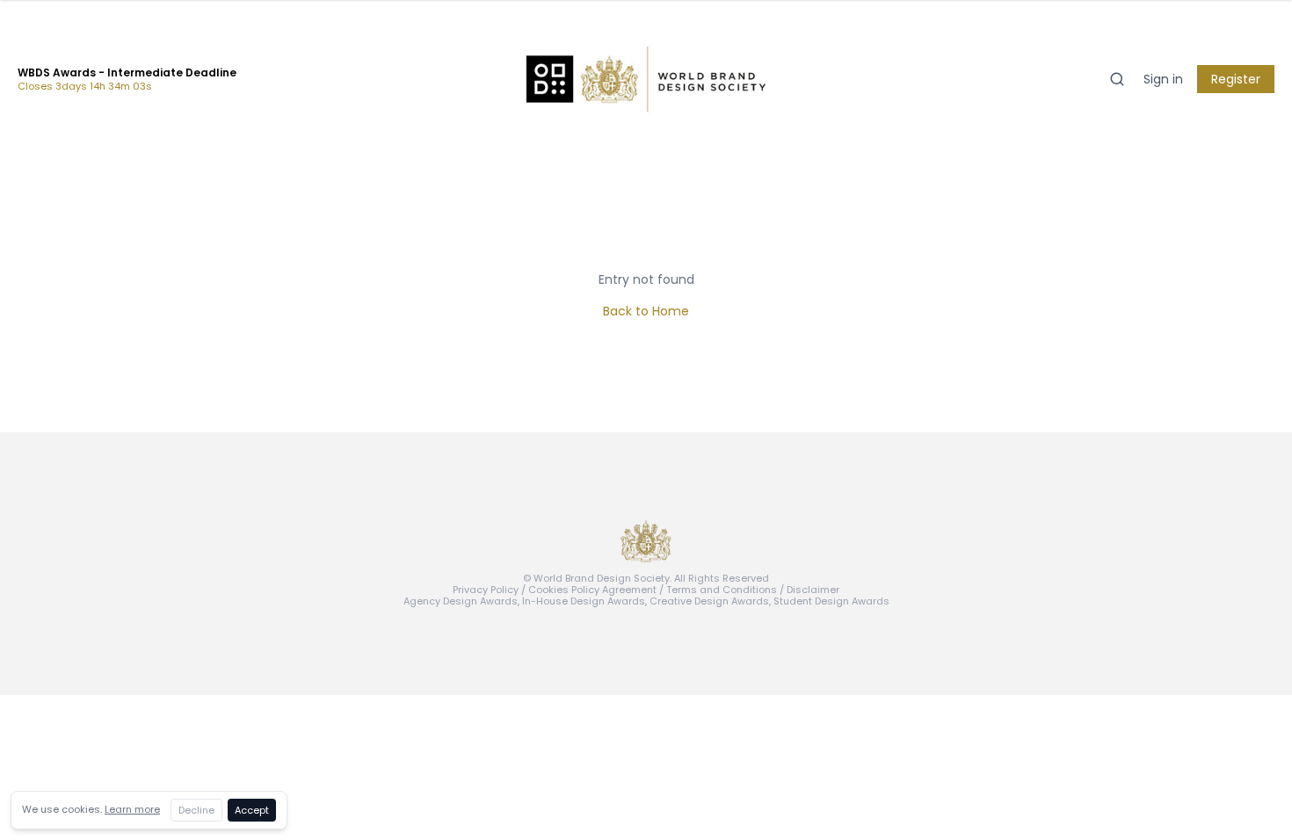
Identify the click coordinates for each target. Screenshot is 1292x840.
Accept (252, 810)
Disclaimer (813, 590)
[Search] (1117, 79)
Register (1235, 79)
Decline (196, 810)
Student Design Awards (831, 601)
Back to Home (646, 311)
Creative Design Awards (709, 601)
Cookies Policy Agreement (592, 590)
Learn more (132, 809)
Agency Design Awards (460, 601)
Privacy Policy (486, 590)
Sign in (1163, 79)
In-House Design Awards (583, 601)
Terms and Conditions (721, 590)
